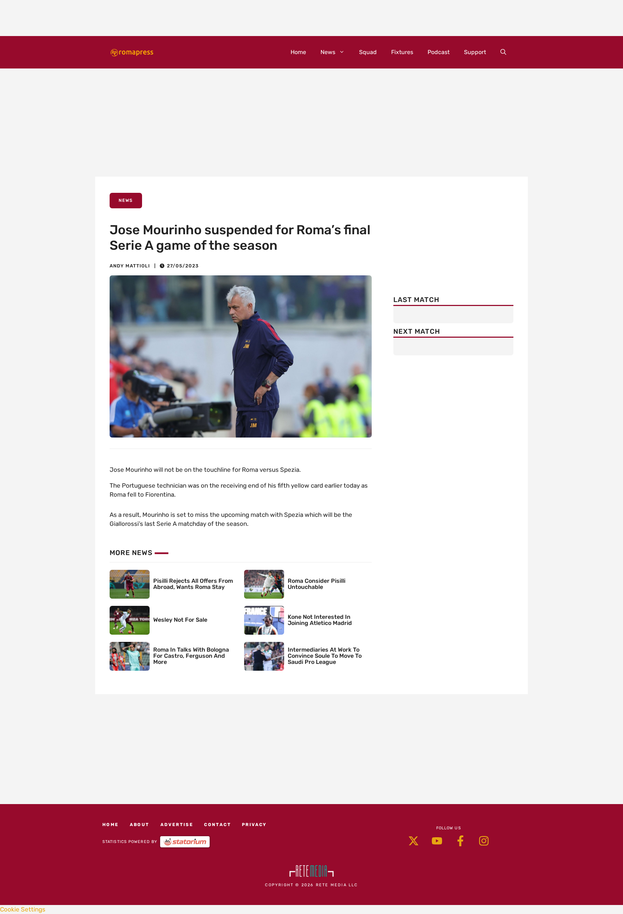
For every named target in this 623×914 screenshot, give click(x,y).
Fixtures (402, 52)
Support (475, 52)
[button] (503, 52)
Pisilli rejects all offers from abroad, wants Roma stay (193, 583)
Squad (368, 52)
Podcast (439, 52)
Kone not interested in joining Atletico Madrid (320, 619)
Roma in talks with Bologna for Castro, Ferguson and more (191, 655)
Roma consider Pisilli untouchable (316, 583)
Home (298, 52)
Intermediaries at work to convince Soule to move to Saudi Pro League (325, 655)
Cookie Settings (22, 909)
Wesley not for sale (180, 619)
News (328, 52)
